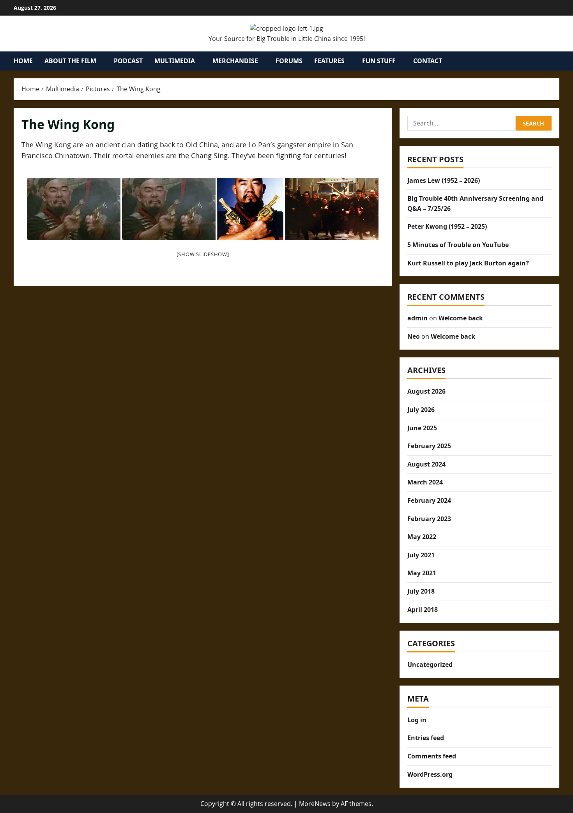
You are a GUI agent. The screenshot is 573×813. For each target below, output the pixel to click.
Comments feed (431, 756)
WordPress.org (430, 774)
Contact (427, 61)
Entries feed (425, 737)
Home (23, 61)
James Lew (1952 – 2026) (443, 180)
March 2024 (425, 482)
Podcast (128, 61)
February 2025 (429, 446)
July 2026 (421, 409)
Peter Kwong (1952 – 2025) (447, 226)
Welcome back (461, 318)
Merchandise (235, 61)
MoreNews (315, 803)
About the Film (70, 61)
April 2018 (422, 609)
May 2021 (421, 573)
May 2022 (421, 536)
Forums (289, 61)
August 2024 (426, 464)
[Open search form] (557, 61)
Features (329, 61)
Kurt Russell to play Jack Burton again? (468, 263)
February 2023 (429, 518)
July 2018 (421, 591)
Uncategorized (430, 664)
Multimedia (174, 61)
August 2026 (426, 391)
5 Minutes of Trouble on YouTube (458, 244)
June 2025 (422, 428)
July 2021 (421, 555)
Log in (416, 720)
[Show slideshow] (203, 254)
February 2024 (429, 500)
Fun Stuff (379, 61)
